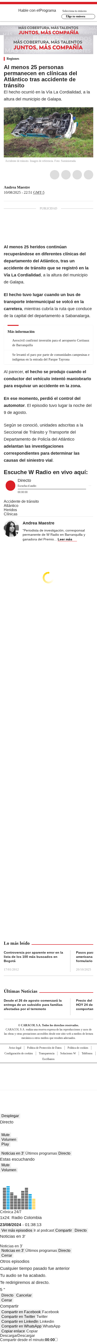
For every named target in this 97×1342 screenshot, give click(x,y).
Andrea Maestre (17, 187)
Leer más (65, 539)
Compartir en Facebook (21, 1312)
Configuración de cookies (18, 1053)
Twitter (66, 174)
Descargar (8, 1336)
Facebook (54, 174)
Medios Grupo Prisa (48, 1085)
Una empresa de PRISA (48, 1073)
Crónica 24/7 (10, 1212)
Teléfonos (87, 1053)
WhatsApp (88, 174)
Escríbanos (48, 1059)
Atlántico (11, 506)
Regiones (13, 58)
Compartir (63, 1230)
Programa (48, 10)
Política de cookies (78, 1047)
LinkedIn (77, 174)
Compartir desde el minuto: (27, 1340)
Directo (64, 1153)
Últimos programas (41, 1153)
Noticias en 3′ (12, 1153)
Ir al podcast (44, 1230)
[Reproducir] (10, 485)
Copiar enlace (13, 1331)
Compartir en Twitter (18, 1317)
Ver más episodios (16, 1230)
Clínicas (10, 514)
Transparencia (46, 1053)
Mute (5, 1135)
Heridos (10, 510)
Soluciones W (68, 1053)
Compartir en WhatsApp (21, 1326)
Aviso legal (15, 1047)
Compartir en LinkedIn (19, 1321)
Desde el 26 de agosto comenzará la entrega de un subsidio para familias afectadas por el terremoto (33, 1005)
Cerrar (6, 1255)
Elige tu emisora (75, 16)
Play (5, 1144)
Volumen (8, 1139)
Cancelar (24, 1295)
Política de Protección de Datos (44, 1047)
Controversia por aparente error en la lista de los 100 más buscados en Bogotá (33, 957)
